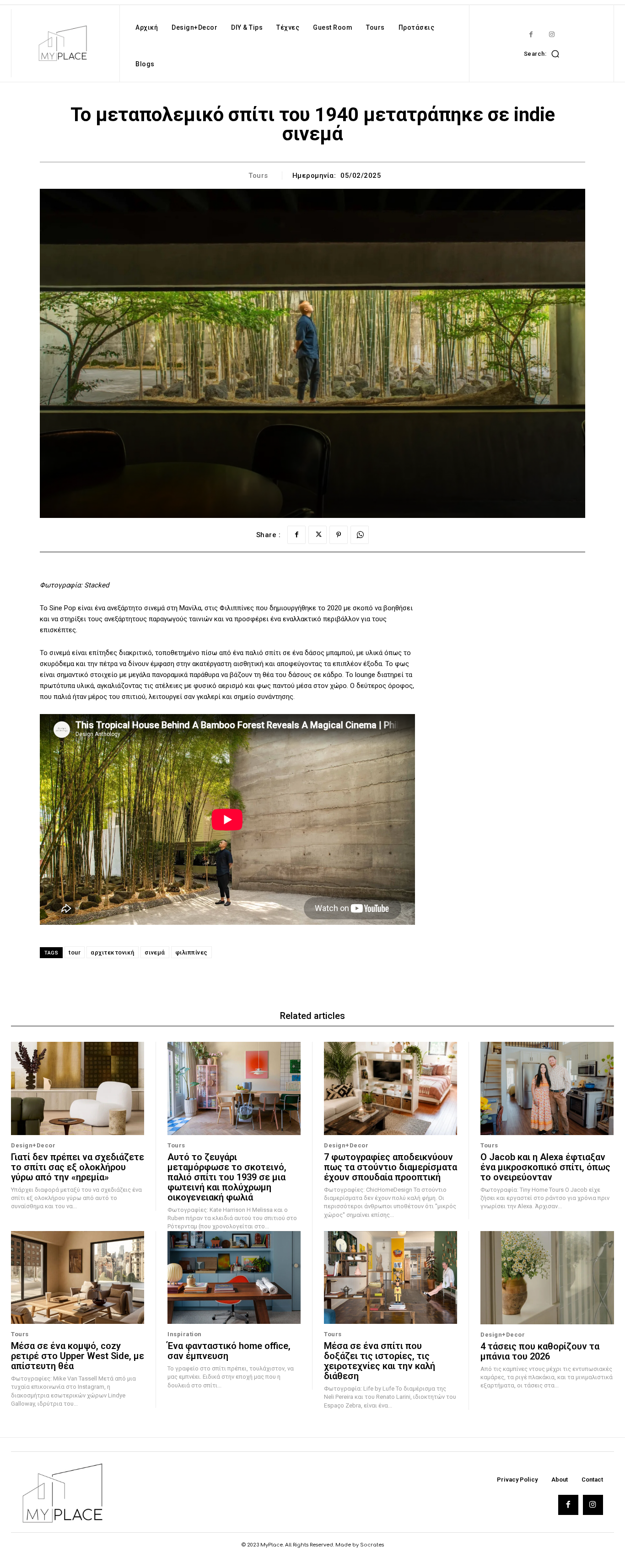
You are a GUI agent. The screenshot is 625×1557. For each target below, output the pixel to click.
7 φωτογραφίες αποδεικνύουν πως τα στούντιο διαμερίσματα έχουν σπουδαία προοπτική (390, 1167)
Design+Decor (33, 1145)
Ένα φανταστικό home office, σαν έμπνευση (229, 1350)
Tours (258, 175)
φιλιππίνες (191, 952)
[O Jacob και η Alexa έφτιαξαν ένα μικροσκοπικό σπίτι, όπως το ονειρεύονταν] (547, 1088)
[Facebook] (531, 35)
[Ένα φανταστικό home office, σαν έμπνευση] (234, 1277)
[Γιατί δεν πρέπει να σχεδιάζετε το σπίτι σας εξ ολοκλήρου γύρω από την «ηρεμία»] (77, 1088)
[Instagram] (552, 35)
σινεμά (155, 952)
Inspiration (184, 1334)
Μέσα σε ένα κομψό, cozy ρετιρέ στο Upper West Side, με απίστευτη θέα (77, 1355)
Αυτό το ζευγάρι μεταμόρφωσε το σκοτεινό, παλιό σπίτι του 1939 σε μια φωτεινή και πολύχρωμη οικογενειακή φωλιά (226, 1177)
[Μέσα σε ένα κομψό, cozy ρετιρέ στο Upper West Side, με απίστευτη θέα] (77, 1277)
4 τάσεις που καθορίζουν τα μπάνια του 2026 (539, 1351)
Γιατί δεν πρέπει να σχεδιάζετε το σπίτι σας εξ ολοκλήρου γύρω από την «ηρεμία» (77, 1167)
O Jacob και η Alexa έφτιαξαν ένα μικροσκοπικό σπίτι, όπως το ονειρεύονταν (545, 1167)
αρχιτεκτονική (113, 952)
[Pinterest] (338, 535)
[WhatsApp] (359, 535)
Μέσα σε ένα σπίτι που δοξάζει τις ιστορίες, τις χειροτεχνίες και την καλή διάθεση (379, 1360)
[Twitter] (317, 535)
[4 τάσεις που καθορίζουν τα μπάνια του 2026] (547, 1277)
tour (75, 952)
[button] (544, 53)
